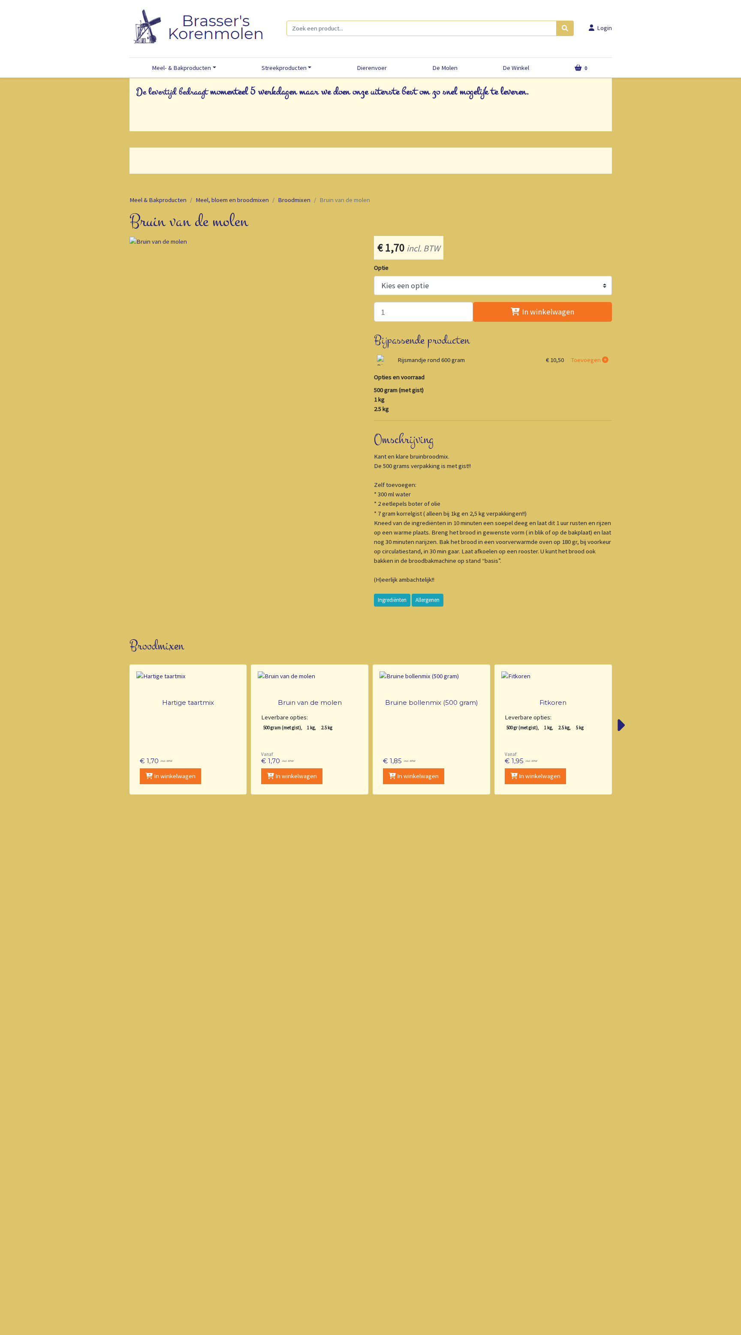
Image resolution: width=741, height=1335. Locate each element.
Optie (381, 268)
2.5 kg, (564, 728)
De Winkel (516, 68)
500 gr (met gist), (522, 728)
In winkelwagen (547, 312)
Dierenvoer (372, 68)
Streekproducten (284, 68)
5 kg (580, 728)
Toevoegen (586, 360)
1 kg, (311, 728)
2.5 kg (326, 728)
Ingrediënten (392, 600)
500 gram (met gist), (282, 728)
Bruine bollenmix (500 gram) (431, 703)
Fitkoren (552, 703)
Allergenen (428, 600)
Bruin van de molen (310, 703)
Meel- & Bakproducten (181, 68)
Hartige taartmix (188, 703)
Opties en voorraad (399, 377)
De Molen (445, 68)
